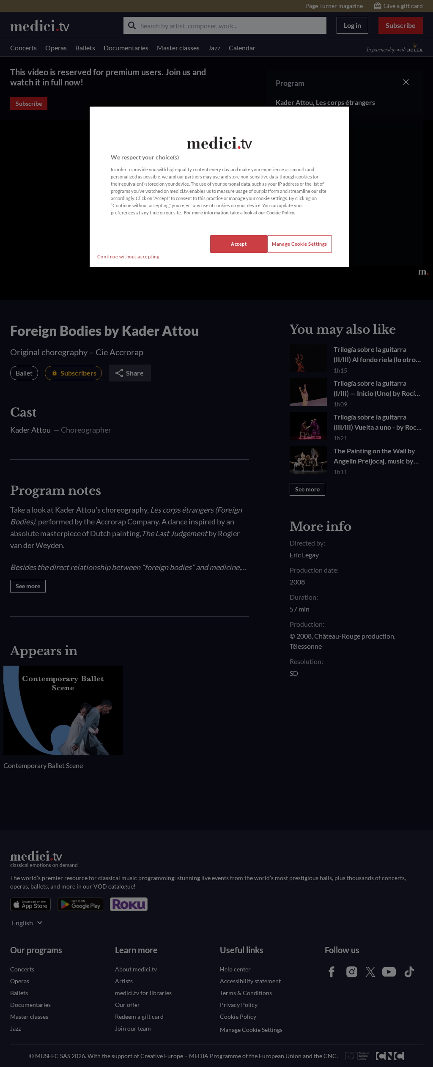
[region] (219, 187)
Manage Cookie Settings (299, 244)
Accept (239, 244)
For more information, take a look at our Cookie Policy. (239, 212)
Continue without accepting (128, 256)
